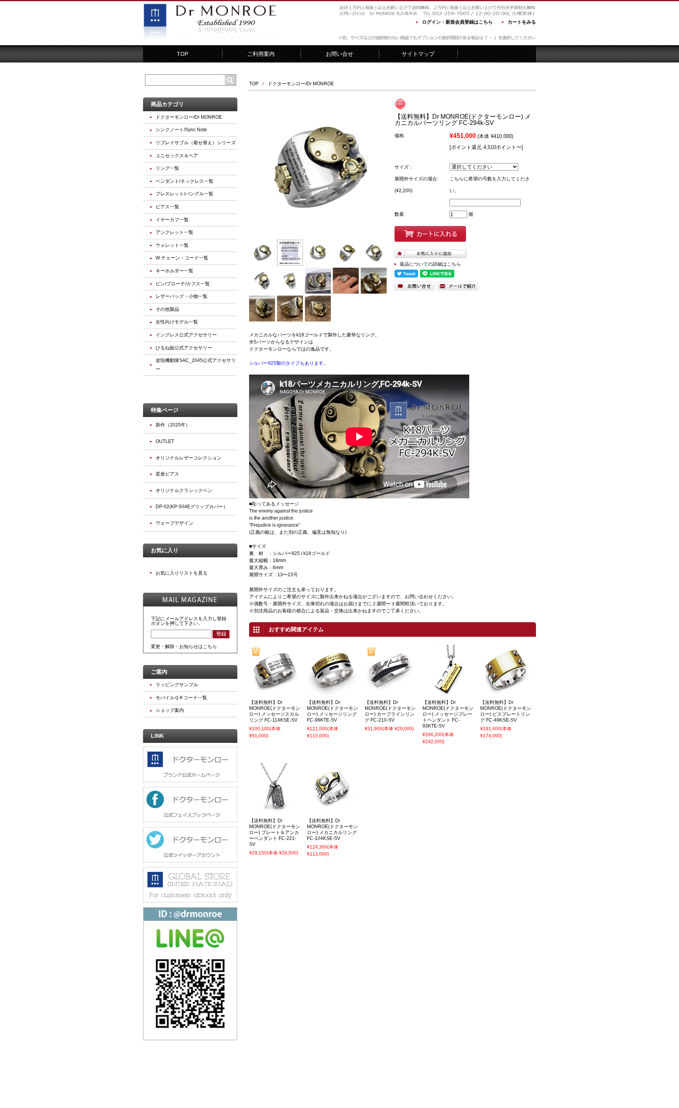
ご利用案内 (261, 54)
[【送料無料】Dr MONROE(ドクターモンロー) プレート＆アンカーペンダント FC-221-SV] (274, 810)
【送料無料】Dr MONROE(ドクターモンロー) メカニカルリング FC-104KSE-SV (332, 829)
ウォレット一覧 (172, 245)
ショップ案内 (170, 710)
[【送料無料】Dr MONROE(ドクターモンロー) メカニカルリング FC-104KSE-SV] (332, 810)
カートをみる (522, 22)
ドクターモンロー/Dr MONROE (301, 83)
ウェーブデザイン (174, 523)
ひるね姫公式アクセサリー (184, 348)
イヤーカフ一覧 (172, 219)
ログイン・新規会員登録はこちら (457, 22)
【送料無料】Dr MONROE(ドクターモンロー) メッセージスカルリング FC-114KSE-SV (274, 711)
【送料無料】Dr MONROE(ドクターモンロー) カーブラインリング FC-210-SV (390, 711)
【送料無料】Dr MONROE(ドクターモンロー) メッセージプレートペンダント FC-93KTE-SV (447, 714)
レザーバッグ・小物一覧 (181, 296)
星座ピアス (167, 474)
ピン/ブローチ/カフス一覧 (183, 284)
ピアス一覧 (167, 206)
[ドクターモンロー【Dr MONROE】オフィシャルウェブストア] (210, 39)
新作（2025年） (173, 425)
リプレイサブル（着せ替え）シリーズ (196, 142)
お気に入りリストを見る (181, 573)
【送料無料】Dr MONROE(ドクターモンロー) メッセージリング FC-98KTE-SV (332, 711)
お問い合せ (339, 54)
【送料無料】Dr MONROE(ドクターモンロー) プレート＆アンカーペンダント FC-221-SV (274, 832)
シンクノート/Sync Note (181, 129)
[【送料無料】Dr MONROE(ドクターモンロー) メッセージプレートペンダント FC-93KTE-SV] (447, 692)
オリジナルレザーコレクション (189, 458)
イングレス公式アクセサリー (186, 335)
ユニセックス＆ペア (177, 155)
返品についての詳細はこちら (430, 264)
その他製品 (167, 309)
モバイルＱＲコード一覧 (181, 697)
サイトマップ (418, 54)
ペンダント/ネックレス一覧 (184, 181)
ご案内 (159, 672)
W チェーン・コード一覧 (182, 258)
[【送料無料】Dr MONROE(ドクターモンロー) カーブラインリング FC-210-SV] (390, 692)
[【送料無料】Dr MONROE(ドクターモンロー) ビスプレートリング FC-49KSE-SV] (505, 692)
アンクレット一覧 (174, 232)
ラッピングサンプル (177, 684)
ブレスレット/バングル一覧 (184, 194)
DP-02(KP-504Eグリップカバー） (192, 506)
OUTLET (165, 441)
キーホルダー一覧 (174, 271)
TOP (182, 54)
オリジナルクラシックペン (184, 490)
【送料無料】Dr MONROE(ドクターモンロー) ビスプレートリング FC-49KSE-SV (505, 711)
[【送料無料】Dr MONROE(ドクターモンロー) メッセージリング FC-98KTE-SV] (332, 692)
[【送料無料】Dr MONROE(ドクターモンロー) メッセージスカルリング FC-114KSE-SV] (274, 692)
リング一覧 (167, 168)
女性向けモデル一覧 (177, 322)
